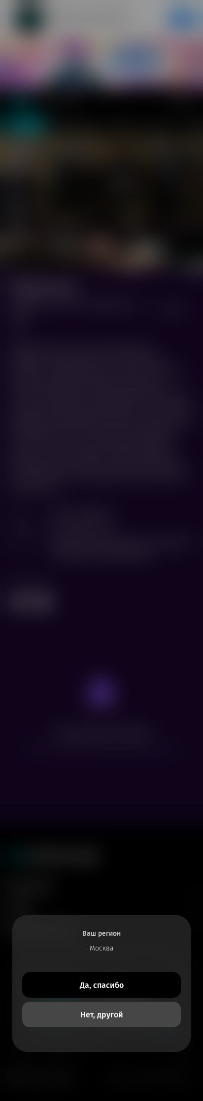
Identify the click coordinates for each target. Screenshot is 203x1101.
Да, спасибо (102, 985)
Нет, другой (101, 1014)
